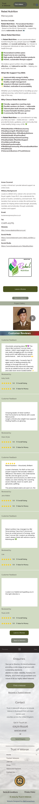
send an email (20, 730)
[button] (37, 4)
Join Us (9, 762)
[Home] (36, 754)
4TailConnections (28, 801)
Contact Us (10, 772)
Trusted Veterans (12, 758)
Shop (8, 765)
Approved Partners (13, 769)
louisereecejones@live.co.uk (11, 215)
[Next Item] (33, 318)
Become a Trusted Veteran (19, 692)
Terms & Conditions (10, 792)
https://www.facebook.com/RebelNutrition (17, 246)
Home (8, 755)
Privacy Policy (29, 792)
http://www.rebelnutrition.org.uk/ (13, 230)
